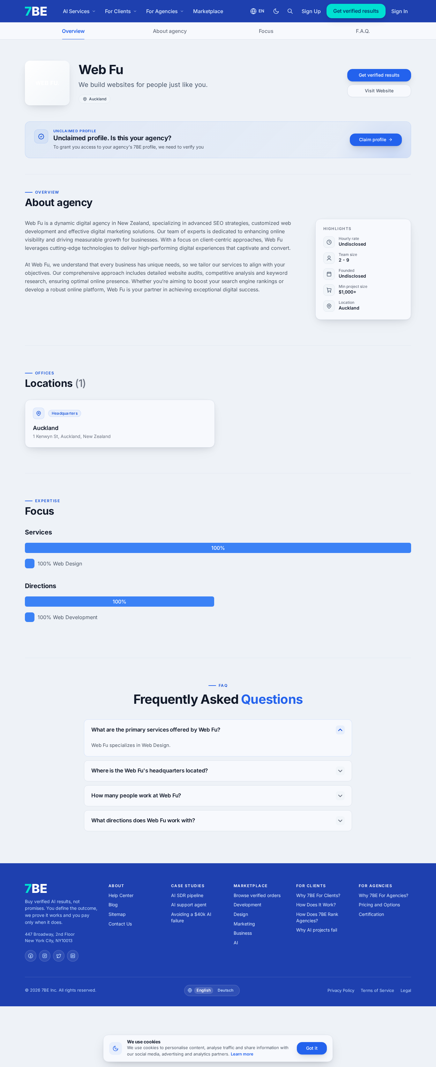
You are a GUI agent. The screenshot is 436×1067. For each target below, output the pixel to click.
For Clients (118, 11)
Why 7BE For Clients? (318, 895)
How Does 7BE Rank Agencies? (317, 917)
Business (243, 933)
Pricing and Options (379, 904)
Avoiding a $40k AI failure (191, 917)
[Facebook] (30, 956)
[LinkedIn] (73, 956)
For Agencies (162, 11)
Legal (406, 990)
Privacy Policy (340, 990)
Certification (371, 914)
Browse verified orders (257, 895)
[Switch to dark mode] (276, 11)
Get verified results (356, 11)
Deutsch (226, 990)
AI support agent (189, 904)
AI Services (76, 11)
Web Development (75, 617)
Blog (113, 904)
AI (236, 942)
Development (247, 904)
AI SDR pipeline (187, 895)
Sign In (399, 11)
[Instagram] (44, 956)
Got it (312, 1048)
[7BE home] (36, 888)
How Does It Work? (316, 904)
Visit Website (379, 90)
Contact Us (120, 923)
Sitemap (117, 914)
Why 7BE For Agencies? (383, 895)
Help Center (121, 895)
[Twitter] (58, 956)
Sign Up (311, 11)
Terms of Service (377, 990)
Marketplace (208, 11)
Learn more (242, 1053)
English (204, 990)
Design (241, 914)
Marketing (244, 923)
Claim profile (372, 139)
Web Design (67, 563)
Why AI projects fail (316, 930)
